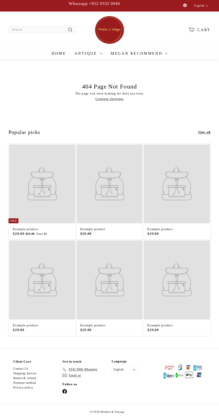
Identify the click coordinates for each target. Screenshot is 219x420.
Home (59, 53)
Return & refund (24, 378)
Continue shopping (109, 98)
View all (204, 132)
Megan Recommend (137, 53)
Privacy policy (23, 387)
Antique (86, 53)
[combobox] (42, 29)
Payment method (24, 382)
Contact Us (20, 368)
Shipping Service (25, 373)
